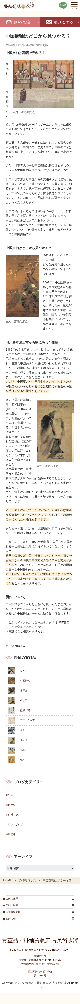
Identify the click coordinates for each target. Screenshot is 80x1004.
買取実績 (11, 805)
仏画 (22, 759)
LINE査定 (63, 622)
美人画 (23, 739)
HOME (7, 880)
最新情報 (11, 834)
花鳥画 (23, 749)
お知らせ (11, 795)
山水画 (23, 700)
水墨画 (23, 690)
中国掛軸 (25, 680)
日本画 (23, 670)
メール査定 (13, 627)
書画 (22, 730)
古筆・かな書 (27, 720)
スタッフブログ (14, 824)
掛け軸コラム (18, 646)
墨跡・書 (25, 710)
